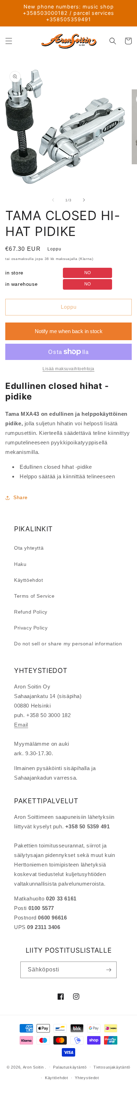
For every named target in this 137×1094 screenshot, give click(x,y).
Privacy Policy (30, 628)
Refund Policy (30, 612)
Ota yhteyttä (29, 548)
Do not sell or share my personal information (68, 643)
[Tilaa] (108, 970)
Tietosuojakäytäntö (111, 1067)
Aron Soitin (33, 1067)
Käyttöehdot (28, 580)
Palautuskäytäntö (69, 1067)
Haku (20, 564)
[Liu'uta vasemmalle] (53, 200)
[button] (9, 41)
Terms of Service (34, 596)
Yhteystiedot (87, 1078)
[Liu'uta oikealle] (84, 200)
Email (21, 725)
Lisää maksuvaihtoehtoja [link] (68, 368)
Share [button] (20, 497)
